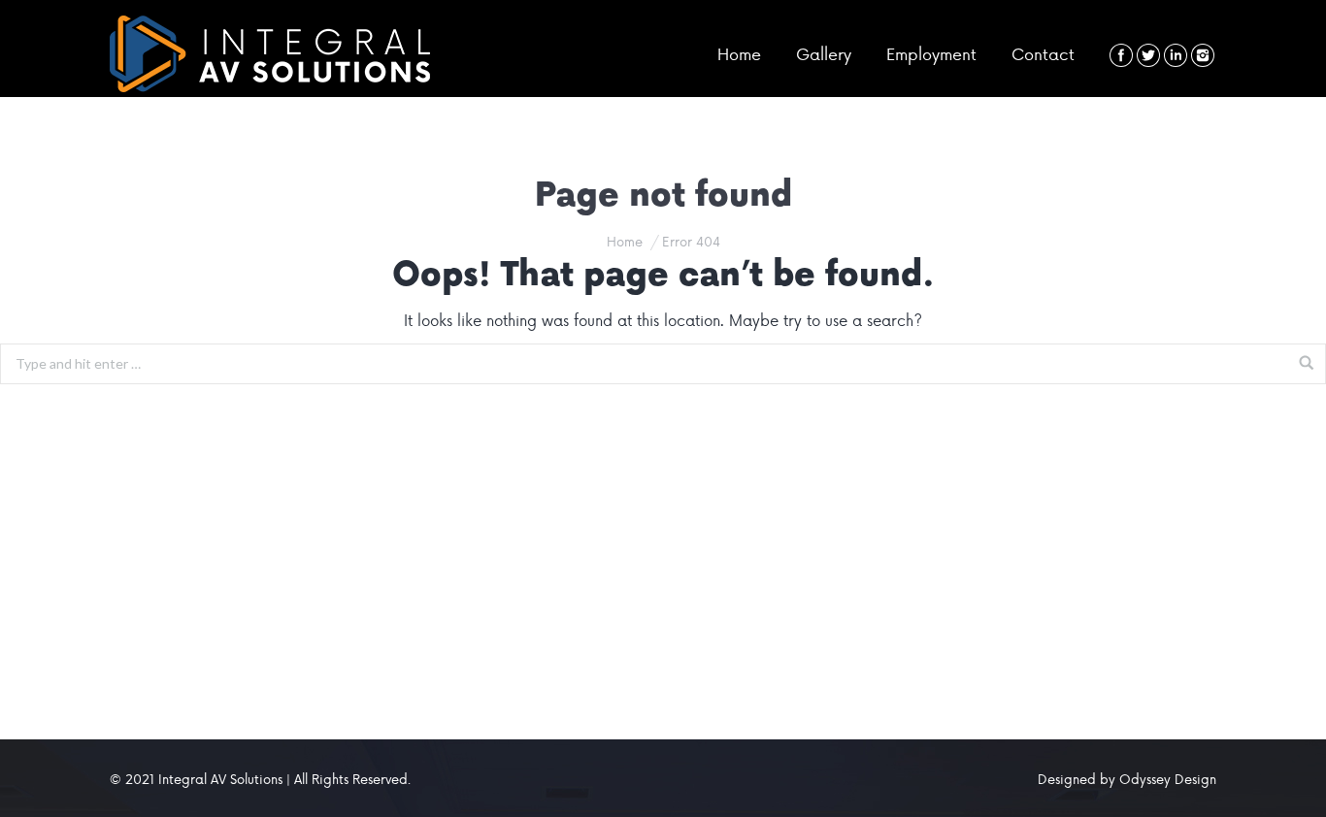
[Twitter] (1148, 55)
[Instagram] (1202, 55)
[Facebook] (1121, 55)
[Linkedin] (1175, 55)
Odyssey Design (1167, 778)
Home (625, 241)
